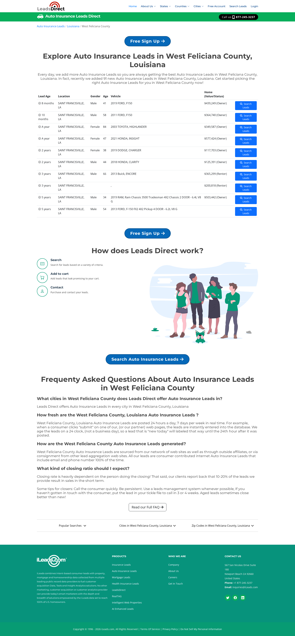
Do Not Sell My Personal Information (201, 629)
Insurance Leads (121, 564)
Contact (57, 287)
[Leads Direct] (51, 5)
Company (173, 564)
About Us (173, 571)
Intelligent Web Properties (127, 602)
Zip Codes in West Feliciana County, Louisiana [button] (221, 525)
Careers (172, 577)
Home (133, 6)
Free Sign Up (145, 41)
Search (56, 260)
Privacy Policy (170, 629)
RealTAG (117, 596)
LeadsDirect (118, 590)
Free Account (216, 6)
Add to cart (60, 274)
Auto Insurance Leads (51, 26)
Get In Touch (175, 583)
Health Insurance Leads (125, 583)
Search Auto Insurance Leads (145, 359)
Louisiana (73, 26)
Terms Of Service (150, 629)
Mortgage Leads (121, 577)
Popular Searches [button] (70, 525)
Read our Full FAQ (146, 507)
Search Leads (238, 6)
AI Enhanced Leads (123, 608)
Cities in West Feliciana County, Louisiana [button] (145, 525)
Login (254, 6)
